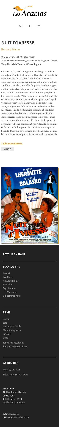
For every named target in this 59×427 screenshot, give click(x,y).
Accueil (6, 273)
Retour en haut (14, 254)
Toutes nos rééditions (13, 343)
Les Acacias (14, 414)
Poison (6, 319)
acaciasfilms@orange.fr (14, 402)
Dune (5, 338)
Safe (5, 323)
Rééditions (8, 277)
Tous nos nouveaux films (15, 346)
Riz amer (7, 334)
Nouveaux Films (10, 281)
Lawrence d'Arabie (12, 326)
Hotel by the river (11, 370)
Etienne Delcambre (21, 417)
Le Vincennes (11, 292)
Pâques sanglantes (12, 330)
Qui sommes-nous (12, 296)
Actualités (8, 285)
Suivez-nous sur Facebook (15, 375)
